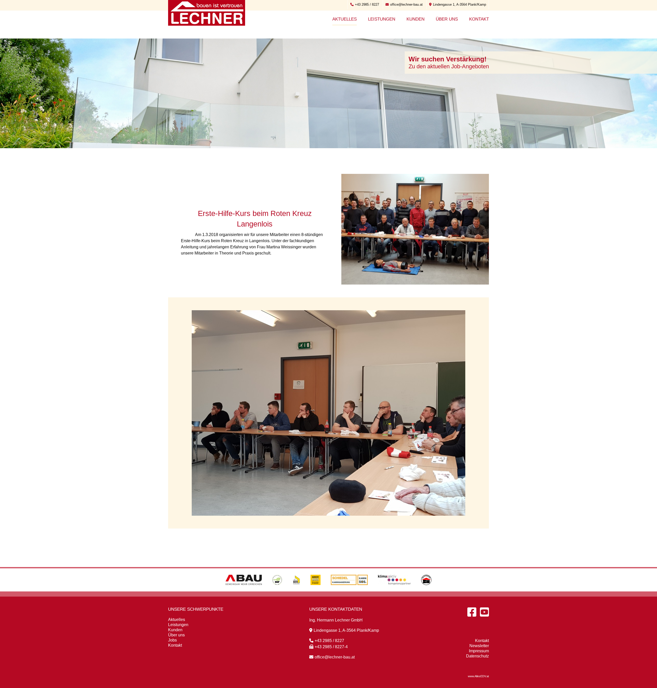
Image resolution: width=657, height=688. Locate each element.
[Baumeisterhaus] (315, 590)
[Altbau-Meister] (296, 590)
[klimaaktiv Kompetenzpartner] (394, 590)
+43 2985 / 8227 (367, 4)
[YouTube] (484, 612)
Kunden (415, 19)
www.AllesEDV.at (478, 676)
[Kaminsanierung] (349, 590)
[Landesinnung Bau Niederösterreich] (426, 590)
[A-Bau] (243, 590)
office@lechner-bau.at (406, 4)
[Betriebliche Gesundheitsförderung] (277, 590)
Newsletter (479, 646)
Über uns (447, 19)
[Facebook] (471, 612)
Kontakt (479, 19)
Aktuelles (344, 19)
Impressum (479, 651)
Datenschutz (477, 656)
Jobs (172, 640)
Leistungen (381, 19)
